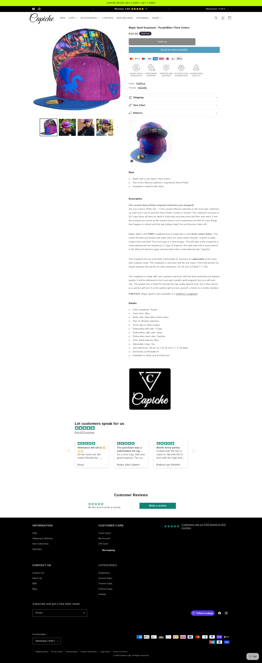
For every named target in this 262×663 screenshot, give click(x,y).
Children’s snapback (186, 294)
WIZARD (142, 88)
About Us (37, 578)
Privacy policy (57, 652)
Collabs (102, 594)
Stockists (37, 549)
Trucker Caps (105, 583)
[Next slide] (216, 389)
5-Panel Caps (105, 589)
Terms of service (120, 652)
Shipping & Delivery (42, 538)
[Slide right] (117, 127)
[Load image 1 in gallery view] (48, 127)
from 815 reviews (85, 432)
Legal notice (105, 652)
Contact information (89, 652)
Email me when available (174, 50)
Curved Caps (105, 578)
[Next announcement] (169, 8)
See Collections (40, 543)
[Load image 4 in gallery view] (104, 127)
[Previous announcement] (92, 8)
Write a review (157, 505)
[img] (132, 428)
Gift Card (103, 543)
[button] (73, 18)
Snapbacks (104, 573)
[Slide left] (35, 127)
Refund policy (71, 652)
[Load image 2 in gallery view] (67, 127)
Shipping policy (42, 652)
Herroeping (108, 550)
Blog (34, 589)
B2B (34, 583)
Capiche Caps (125, 655)
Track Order (104, 533)
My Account (104, 538)
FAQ (34, 533)
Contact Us (38, 573)
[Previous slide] (132, 389)
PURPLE (140, 83)
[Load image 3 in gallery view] (86, 127)
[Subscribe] (83, 612)
